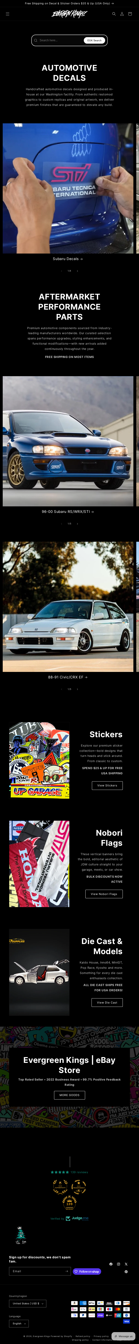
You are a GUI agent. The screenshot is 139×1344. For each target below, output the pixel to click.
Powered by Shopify (61, 1336)
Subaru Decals (66, 259)
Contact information (102, 1340)
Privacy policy (101, 1336)
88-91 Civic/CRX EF (65, 677)
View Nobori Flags (104, 894)
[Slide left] (62, 271)
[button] (8, 14)
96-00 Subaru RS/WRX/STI (66, 511)
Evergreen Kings (41, 1336)
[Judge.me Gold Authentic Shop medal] (60, 1187)
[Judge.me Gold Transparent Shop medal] (78, 1187)
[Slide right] (77, 271)
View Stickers (107, 785)
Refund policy (83, 1336)
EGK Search (94, 40)
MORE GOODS (70, 1095)
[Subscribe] (67, 1271)
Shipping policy (80, 1340)
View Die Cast (107, 1002)
